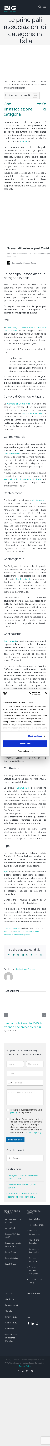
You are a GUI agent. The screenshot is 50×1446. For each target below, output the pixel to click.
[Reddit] (18, 955)
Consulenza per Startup (35, 1281)
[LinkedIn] (23, 955)
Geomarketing (34, 1219)
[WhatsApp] (27, 955)
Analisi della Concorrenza (34, 1232)
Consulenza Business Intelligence (33, 1270)
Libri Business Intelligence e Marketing (11, 1338)
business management (21, 935)
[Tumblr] (32, 955)
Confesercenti (39, 500)
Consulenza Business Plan (34, 1250)
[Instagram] (27, 1371)
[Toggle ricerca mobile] (39, 6)
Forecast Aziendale (36, 1225)
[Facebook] (9, 955)
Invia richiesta (15, 1139)
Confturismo (23, 788)
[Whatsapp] (37, 1323)
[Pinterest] (36, 955)
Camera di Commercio (18, 403)
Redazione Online (12, 928)
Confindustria (10, 641)
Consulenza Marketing (33, 1259)
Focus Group (10, 1252)
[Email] (41, 955)
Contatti (8, 1311)
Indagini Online (11, 1258)
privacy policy (34, 1132)
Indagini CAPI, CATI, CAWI (13, 1235)
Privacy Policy (11, 1317)
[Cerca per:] (25, 1158)
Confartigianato (23, 579)
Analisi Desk (10, 1228)
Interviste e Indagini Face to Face (13, 1244)
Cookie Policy (11, 1323)
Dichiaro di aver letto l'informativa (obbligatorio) (26, 1111)
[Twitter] (14, 955)
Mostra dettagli (35, 736)
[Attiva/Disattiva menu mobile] (44, 6)
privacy (14, 1112)
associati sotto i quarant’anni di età (22, 479)
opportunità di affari (32, 413)
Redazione (9, 1329)
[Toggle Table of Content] (34, 95)
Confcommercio (12, 453)
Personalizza (23, 751)
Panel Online (10, 1264)
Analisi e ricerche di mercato (13, 1220)
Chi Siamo (9, 1299)
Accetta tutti (25, 744)
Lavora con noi (11, 1305)
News (6, 931)
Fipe (6, 871)
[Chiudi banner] (46, 693)
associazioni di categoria (22, 931)
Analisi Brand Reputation (34, 1241)
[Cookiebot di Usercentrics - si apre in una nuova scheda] (30, 693)
